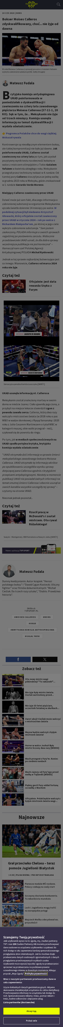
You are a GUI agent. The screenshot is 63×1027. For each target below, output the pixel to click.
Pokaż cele (31, 1020)
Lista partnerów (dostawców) (19, 1002)
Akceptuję (31, 1011)
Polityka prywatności (36, 973)
